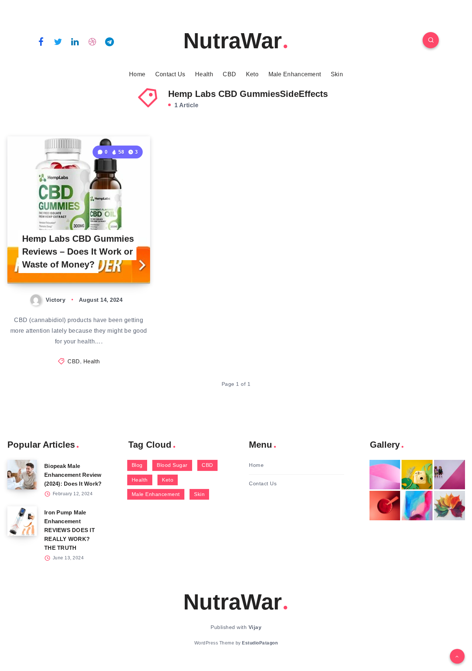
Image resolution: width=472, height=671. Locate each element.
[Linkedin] (75, 41)
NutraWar (232, 40)
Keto (252, 74)
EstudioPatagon (260, 643)
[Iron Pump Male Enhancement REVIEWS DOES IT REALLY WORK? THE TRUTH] (22, 521)
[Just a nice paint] (417, 505)
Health (204, 74)
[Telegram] (110, 41)
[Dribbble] (93, 41)
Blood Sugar (172, 465)
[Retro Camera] (417, 474)
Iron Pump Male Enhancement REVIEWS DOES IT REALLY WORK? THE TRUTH (69, 530)
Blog (137, 465)
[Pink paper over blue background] (384, 474)
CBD (229, 74)
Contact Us (170, 74)
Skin (337, 74)
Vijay (255, 627)
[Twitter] (58, 41)
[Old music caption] (449, 474)
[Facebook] (41, 41)
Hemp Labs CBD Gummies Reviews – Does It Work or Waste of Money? (78, 251)
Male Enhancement (294, 74)
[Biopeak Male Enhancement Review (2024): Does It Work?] (22, 474)
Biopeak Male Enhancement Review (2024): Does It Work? (73, 475)
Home (137, 74)
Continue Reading (115, 262)
